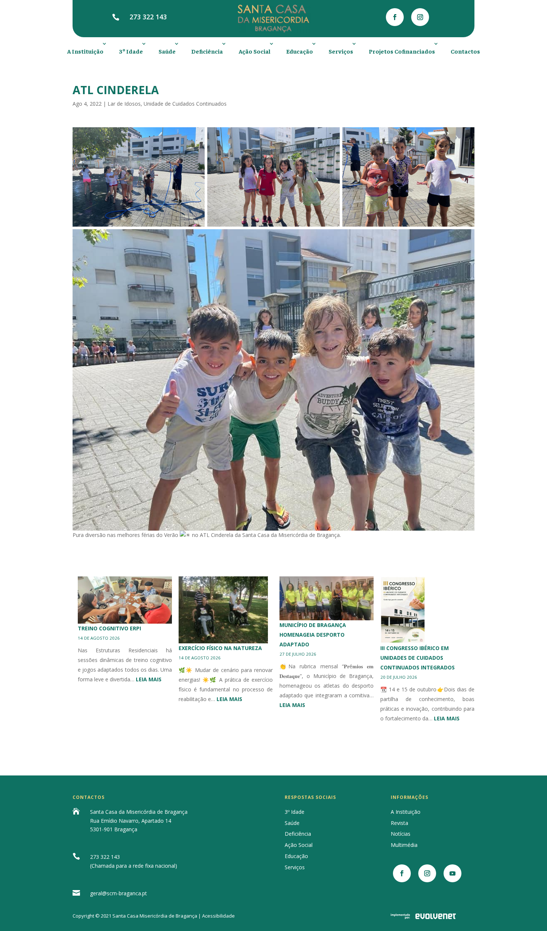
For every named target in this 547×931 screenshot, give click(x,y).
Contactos (465, 51)
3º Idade (131, 51)
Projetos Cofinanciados (402, 51)
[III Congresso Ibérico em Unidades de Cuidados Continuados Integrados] (403, 609)
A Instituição (85, 51)
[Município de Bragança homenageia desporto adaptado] (326, 598)
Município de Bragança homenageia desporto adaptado (312, 634)
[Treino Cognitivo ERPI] (125, 600)
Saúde (167, 51)
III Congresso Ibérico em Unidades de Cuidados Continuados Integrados (417, 657)
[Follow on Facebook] (395, 17)
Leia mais (148, 679)
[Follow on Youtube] (452, 873)
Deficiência (207, 51)
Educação (299, 51)
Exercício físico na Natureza (220, 648)
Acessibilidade (218, 915)
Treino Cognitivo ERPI (109, 628)
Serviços (341, 51)
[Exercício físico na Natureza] (223, 609)
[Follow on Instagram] (420, 17)
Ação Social (255, 51)
